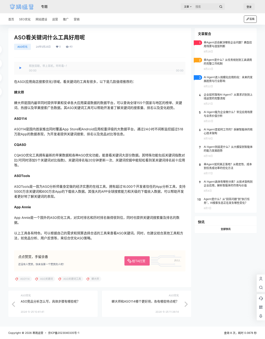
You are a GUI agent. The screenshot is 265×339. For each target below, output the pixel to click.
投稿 (251, 19)
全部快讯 (226, 229)
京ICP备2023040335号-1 (63, 332)
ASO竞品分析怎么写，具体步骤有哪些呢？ (50, 301)
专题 (44, 7)
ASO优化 (22, 46)
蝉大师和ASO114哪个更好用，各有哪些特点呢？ (145, 301)
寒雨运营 (37, 332)
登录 (249, 6)
